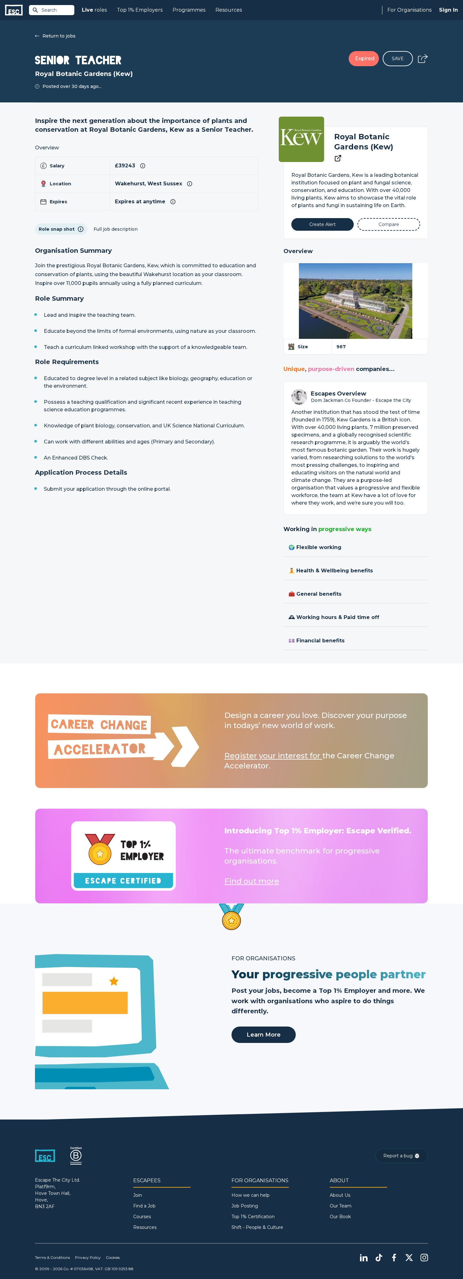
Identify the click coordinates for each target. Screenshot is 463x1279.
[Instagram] (424, 1257)
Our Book (340, 1216)
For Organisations (409, 10)
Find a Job (144, 1206)
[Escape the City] (14, 10)
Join (137, 1195)
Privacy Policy (88, 1257)
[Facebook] (394, 1257)
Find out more (251, 881)
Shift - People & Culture (257, 1227)
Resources (228, 10)
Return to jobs (59, 36)
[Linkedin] (364, 1257)
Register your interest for (273, 755)
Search (49, 10)
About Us (340, 1195)
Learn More (264, 1034)
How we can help (251, 1195)
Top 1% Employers (140, 10)
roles (94, 10)
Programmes (189, 10)
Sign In (448, 10)
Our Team (341, 1206)
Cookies (113, 1257)
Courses (142, 1216)
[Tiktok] (379, 1257)
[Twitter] (409, 1257)
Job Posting (245, 1206)
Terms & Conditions (52, 1257)
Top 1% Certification (253, 1216)
